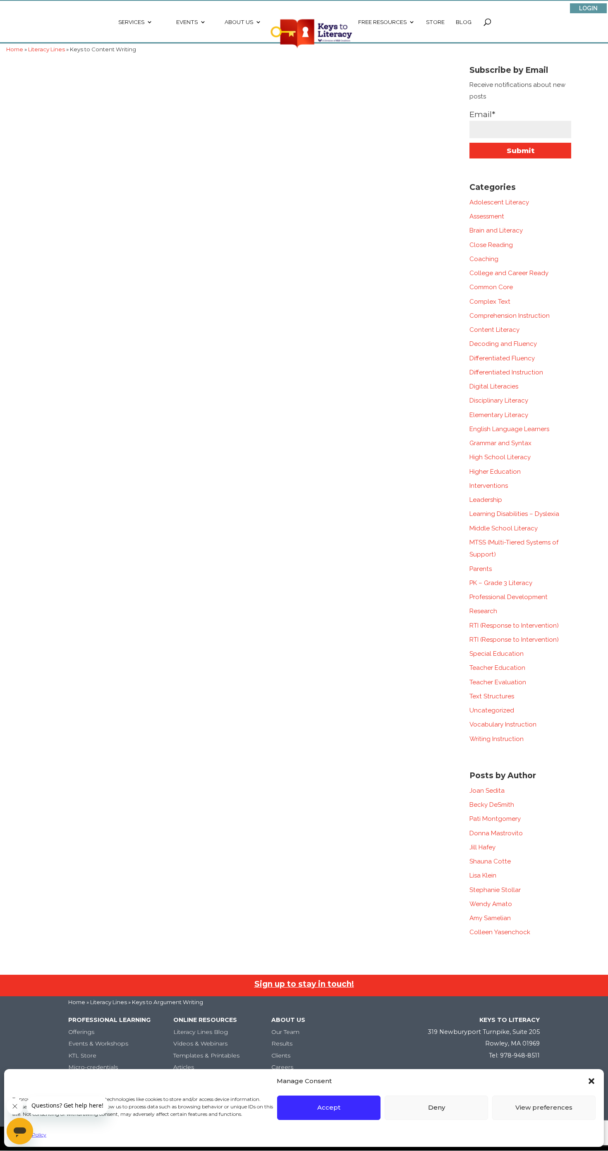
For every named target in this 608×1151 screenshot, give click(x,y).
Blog (464, 22)
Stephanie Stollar (495, 890)
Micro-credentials (93, 1067)
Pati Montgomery (495, 818)
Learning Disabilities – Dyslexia (514, 514)
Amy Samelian (490, 918)
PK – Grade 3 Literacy (500, 583)
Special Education (496, 653)
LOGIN (588, 8)
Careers (282, 1067)
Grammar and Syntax (500, 443)
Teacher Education (497, 667)
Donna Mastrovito (496, 833)
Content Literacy (494, 329)
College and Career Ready (508, 273)
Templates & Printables (206, 1055)
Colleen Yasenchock (499, 932)
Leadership (485, 500)
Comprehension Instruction (509, 315)
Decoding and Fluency (503, 344)
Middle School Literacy (503, 528)
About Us (239, 22)
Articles (183, 1067)
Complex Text (489, 301)
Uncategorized (491, 710)
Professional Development (508, 597)
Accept (328, 1107)
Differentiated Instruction (506, 372)
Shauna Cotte (490, 861)
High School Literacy (500, 457)
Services (131, 22)
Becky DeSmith (491, 804)
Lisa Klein (482, 875)
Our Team (285, 1032)
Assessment (486, 216)
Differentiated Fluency (502, 358)
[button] (591, 1081)
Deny (436, 1107)
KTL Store (82, 1055)
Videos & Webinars (200, 1043)
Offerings (81, 1032)
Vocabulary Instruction (502, 724)
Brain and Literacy (496, 230)
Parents (480, 569)
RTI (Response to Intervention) (514, 625)
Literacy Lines (108, 1002)
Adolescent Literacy (499, 202)
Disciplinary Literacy (498, 400)
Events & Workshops (98, 1043)
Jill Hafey (482, 847)
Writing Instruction (496, 739)
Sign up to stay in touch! (304, 984)
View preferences (543, 1107)
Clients (280, 1055)
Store (435, 22)
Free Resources (382, 22)
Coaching (483, 259)
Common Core (491, 287)
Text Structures (491, 696)
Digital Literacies (493, 386)
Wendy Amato (490, 904)
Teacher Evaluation (497, 682)
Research (483, 611)
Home (76, 1002)
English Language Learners (509, 429)
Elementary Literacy (498, 415)
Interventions (488, 485)
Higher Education (495, 471)
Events (187, 22)
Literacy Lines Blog (200, 1032)
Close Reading (491, 245)
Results (281, 1043)
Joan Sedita (487, 790)
